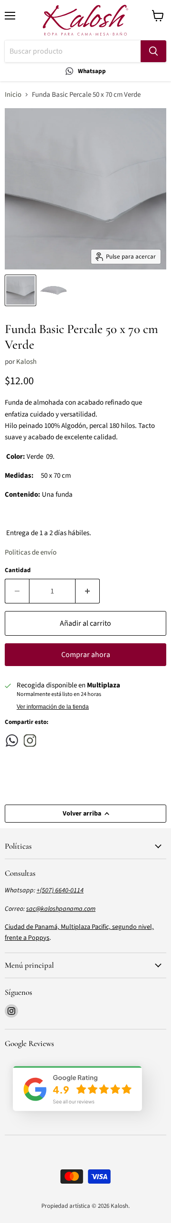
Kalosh (26, 362)
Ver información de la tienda (53, 707)
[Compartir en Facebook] (12, 740)
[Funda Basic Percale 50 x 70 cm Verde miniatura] (20, 290)
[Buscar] (153, 51)
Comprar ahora (85, 654)
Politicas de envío (31, 552)
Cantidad (18, 570)
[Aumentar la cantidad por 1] (88, 591)
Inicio (13, 95)
